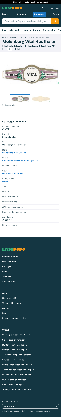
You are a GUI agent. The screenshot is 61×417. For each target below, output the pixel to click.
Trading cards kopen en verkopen (17, 389)
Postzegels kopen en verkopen (16, 335)
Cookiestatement (43, 411)
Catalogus (39, 14)
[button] (51, 7)
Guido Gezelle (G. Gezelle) (12, 46)
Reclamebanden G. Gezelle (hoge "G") (40, 46)
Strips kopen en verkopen (13, 340)
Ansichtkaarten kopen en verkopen (18, 370)
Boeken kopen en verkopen (14, 350)
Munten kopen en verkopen (14, 345)
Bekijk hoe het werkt (39, 2)
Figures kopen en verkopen (14, 360)
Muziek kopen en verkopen (14, 380)
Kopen (5, 14)
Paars (16, 173)
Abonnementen (9, 281)
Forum (55, 14)
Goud (4, 49)
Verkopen (21, 14)
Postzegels (7, 30)
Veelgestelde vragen (11, 303)
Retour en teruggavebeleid (14, 318)
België (17, 49)
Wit (21, 173)
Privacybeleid (27, 411)
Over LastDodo (9, 261)
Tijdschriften (49, 30)
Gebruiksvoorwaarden (11, 411)
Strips (18, 30)
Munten (27, 30)
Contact (6, 308)
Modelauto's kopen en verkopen (16, 374)
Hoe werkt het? (9, 298)
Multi (10, 173)
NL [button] (43, 8)
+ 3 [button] (9, 49)
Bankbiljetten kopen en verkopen (17, 365)
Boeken (36, 30)
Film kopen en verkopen (13, 385)
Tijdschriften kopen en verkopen (16, 355)
